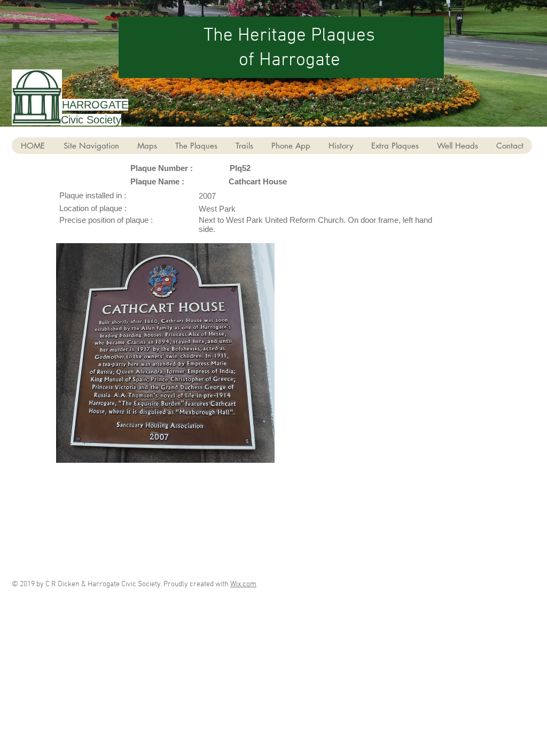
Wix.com (243, 584)
